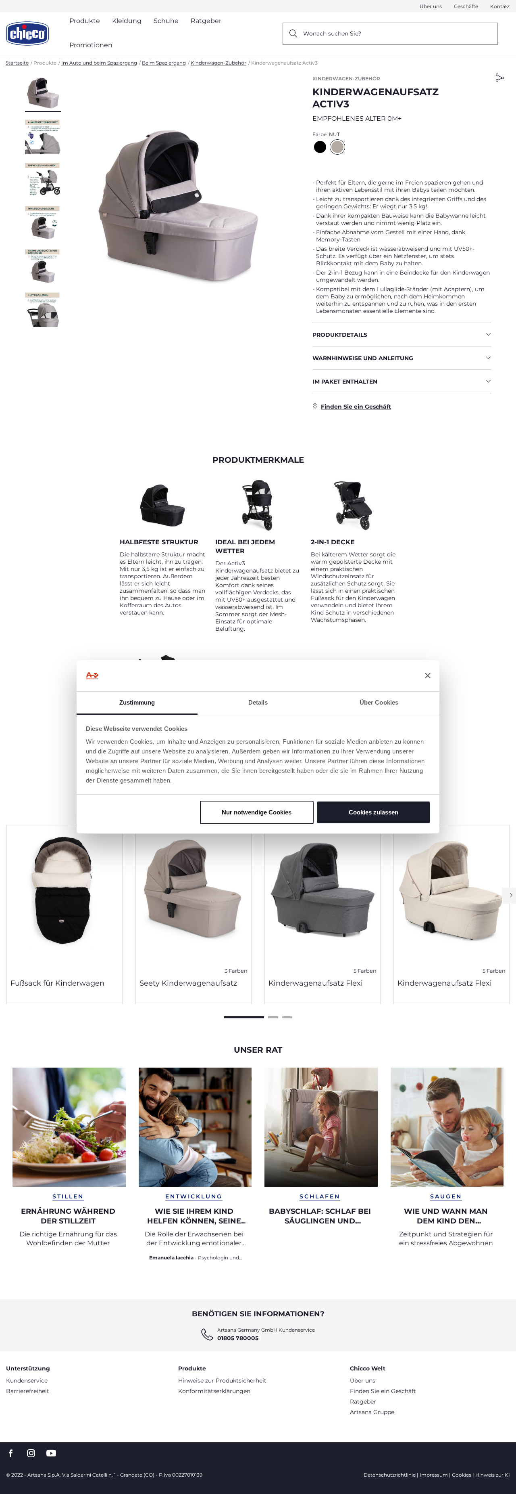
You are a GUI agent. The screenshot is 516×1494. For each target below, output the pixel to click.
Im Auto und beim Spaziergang (99, 63)
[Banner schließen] (428, 676)
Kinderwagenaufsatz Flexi (315, 983)
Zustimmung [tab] (137, 702)
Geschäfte (466, 6)
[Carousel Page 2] (273, 1017)
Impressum (434, 1475)
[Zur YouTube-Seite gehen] (51, 1453)
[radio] (320, 147)
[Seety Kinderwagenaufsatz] (193, 898)
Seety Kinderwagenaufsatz (188, 983)
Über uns (431, 6)
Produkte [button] (84, 21)
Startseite (17, 63)
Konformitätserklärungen (214, 1391)
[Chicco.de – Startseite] (27, 33)
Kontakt (500, 6)
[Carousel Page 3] (287, 1017)
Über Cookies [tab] (379, 702)
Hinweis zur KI (492, 1475)
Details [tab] (258, 702)
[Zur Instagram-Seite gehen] (31, 1453)
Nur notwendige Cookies (256, 812)
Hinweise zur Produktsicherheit (222, 1380)
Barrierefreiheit (27, 1391)
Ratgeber (363, 1401)
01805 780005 (237, 1338)
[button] (43, 93)
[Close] (507, 6)
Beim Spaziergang (164, 63)
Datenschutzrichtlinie (390, 1475)
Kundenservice (27, 1380)
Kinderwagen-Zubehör (218, 63)
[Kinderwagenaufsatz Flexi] (322, 898)
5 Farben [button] (365, 971)
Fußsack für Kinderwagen (57, 983)
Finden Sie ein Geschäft (383, 1391)
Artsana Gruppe (372, 1412)
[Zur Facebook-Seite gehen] (11, 1453)
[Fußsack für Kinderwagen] (64, 898)
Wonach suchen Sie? (332, 33)
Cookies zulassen (373, 812)
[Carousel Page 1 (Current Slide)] (244, 1017)
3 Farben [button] (236, 971)
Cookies (461, 1475)
